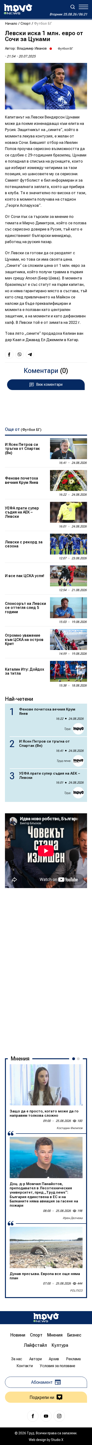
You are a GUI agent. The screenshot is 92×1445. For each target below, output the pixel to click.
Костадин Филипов (70, 1128)
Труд (67, 728)
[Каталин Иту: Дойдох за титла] (68, 671)
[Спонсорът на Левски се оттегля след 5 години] (68, 607)
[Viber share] (19, 354)
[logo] (18, 9)
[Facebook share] (9, 354)
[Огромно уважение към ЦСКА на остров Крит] (68, 639)
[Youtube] (46, 1416)
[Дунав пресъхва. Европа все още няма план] (46, 1247)
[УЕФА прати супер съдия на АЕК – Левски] (68, 512)
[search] (72, 7)
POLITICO (76, 1290)
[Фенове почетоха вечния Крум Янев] (68, 480)
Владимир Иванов (32, 48)
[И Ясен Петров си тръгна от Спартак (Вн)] (68, 448)
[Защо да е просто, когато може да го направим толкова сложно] (46, 1085)
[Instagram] (59, 1416)
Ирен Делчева (73, 1218)
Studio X (57, 1440)
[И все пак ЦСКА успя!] (68, 575)
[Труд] (46, 1317)
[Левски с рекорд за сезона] (68, 544)
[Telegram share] (30, 354)
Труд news (63, 761)
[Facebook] (32, 1416)
